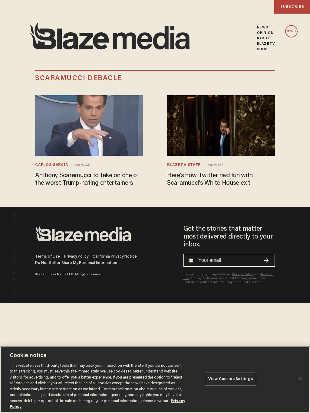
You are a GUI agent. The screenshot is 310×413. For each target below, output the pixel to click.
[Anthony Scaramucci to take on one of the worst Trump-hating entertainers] (89, 125)
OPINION (265, 33)
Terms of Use (47, 257)
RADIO (263, 38)
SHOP (262, 49)
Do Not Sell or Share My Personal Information (76, 263)
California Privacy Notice (115, 257)
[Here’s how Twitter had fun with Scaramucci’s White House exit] (221, 125)
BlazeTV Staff (184, 165)
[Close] (300, 378)
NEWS (262, 27)
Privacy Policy (76, 257)
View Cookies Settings (230, 379)
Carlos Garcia (51, 165)
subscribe (292, 7)
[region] (155, 379)
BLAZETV (266, 44)
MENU (291, 31)
